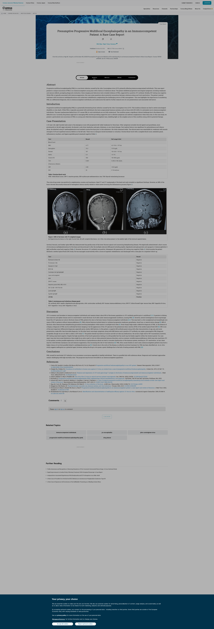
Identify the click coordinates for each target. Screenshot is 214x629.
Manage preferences (58, 619)
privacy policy (61, 615)
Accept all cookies (62, 624)
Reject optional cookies (85, 624)
